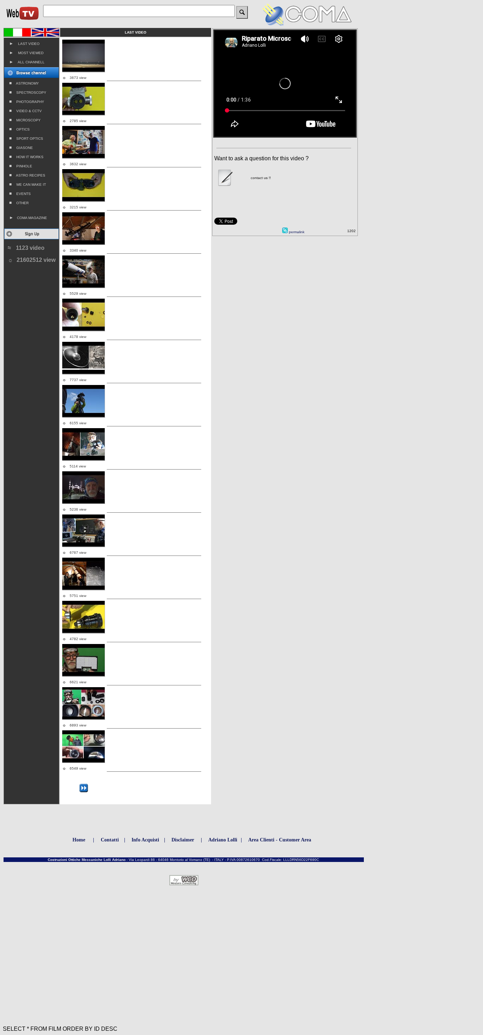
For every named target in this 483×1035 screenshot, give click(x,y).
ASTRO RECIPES (27, 175)
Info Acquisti (145, 840)
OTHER (19, 202)
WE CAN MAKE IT (27, 184)
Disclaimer (182, 840)
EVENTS (20, 193)
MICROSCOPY (25, 119)
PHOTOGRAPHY (26, 101)
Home (78, 840)
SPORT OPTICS (26, 138)
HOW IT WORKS (26, 156)
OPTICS (19, 129)
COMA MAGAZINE (28, 217)
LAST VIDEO (24, 43)
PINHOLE (20, 165)
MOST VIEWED (26, 52)
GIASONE (21, 147)
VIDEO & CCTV (25, 110)
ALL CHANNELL (27, 61)
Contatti (110, 840)
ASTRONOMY (24, 83)
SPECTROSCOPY (27, 92)
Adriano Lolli (222, 840)
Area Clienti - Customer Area (279, 840)
